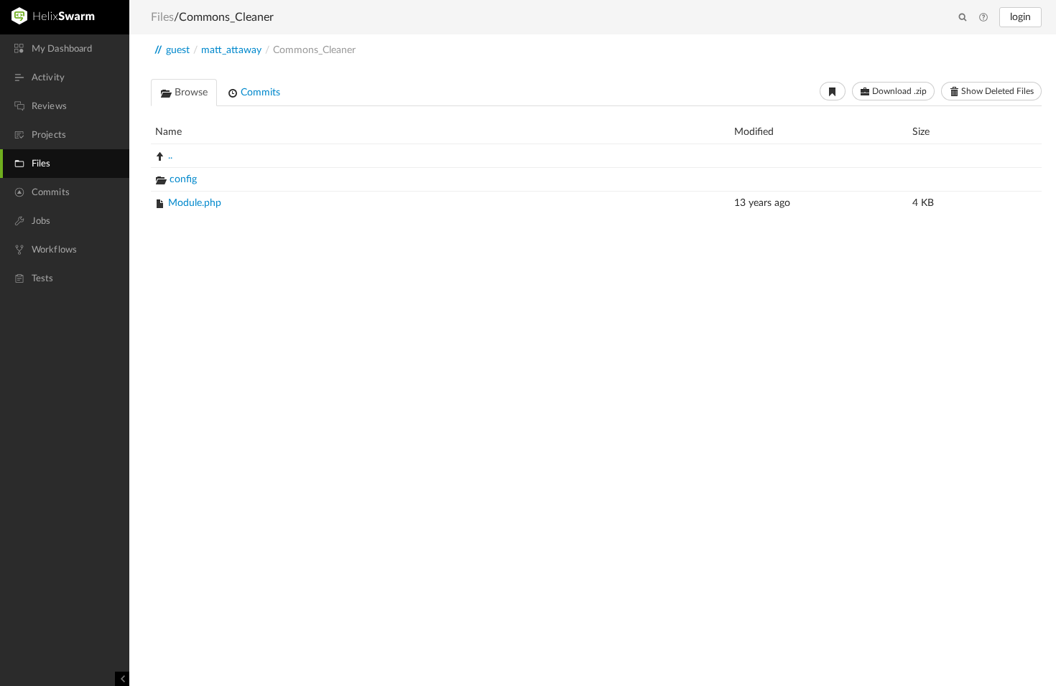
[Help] (983, 18)
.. (170, 156)
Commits (259, 93)
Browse (190, 93)
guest (178, 50)
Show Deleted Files (996, 91)
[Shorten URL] (833, 91)
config (183, 179)
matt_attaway (231, 50)
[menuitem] (64, 48)
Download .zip (898, 91)
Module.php (194, 203)
